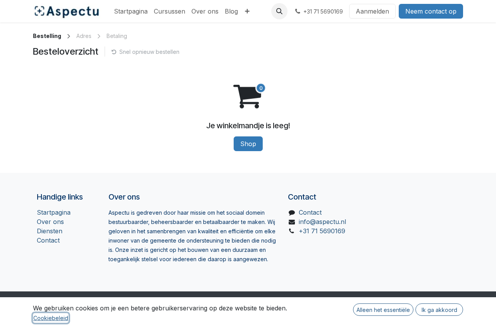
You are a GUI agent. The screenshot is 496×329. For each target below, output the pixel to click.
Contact (48, 240)
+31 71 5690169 (322, 231)
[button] (279, 11)
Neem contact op (430, 11)
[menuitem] (131, 11)
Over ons (50, 222)
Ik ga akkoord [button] (439, 310)
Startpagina (54, 212)
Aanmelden (372, 11)
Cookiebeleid (50, 318)
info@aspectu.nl (322, 222)
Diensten (49, 231)
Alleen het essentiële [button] (383, 310)
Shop (248, 144)
